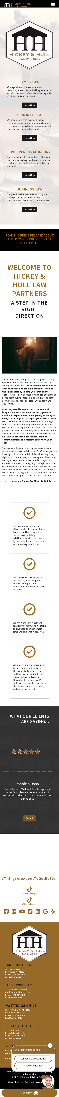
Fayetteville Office (20, 1005)
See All (29, 818)
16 (50, 771)
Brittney (27, 784)
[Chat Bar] (29, 1093)
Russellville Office (20, 1026)
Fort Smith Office (19, 965)
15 (44, 771)
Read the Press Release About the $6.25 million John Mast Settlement (29, 239)
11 (19, 771)
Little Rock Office (19, 985)
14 (38, 771)
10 (13, 771)
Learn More (29, 105)
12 (25, 771)
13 (31, 771)
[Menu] (53, 4)
